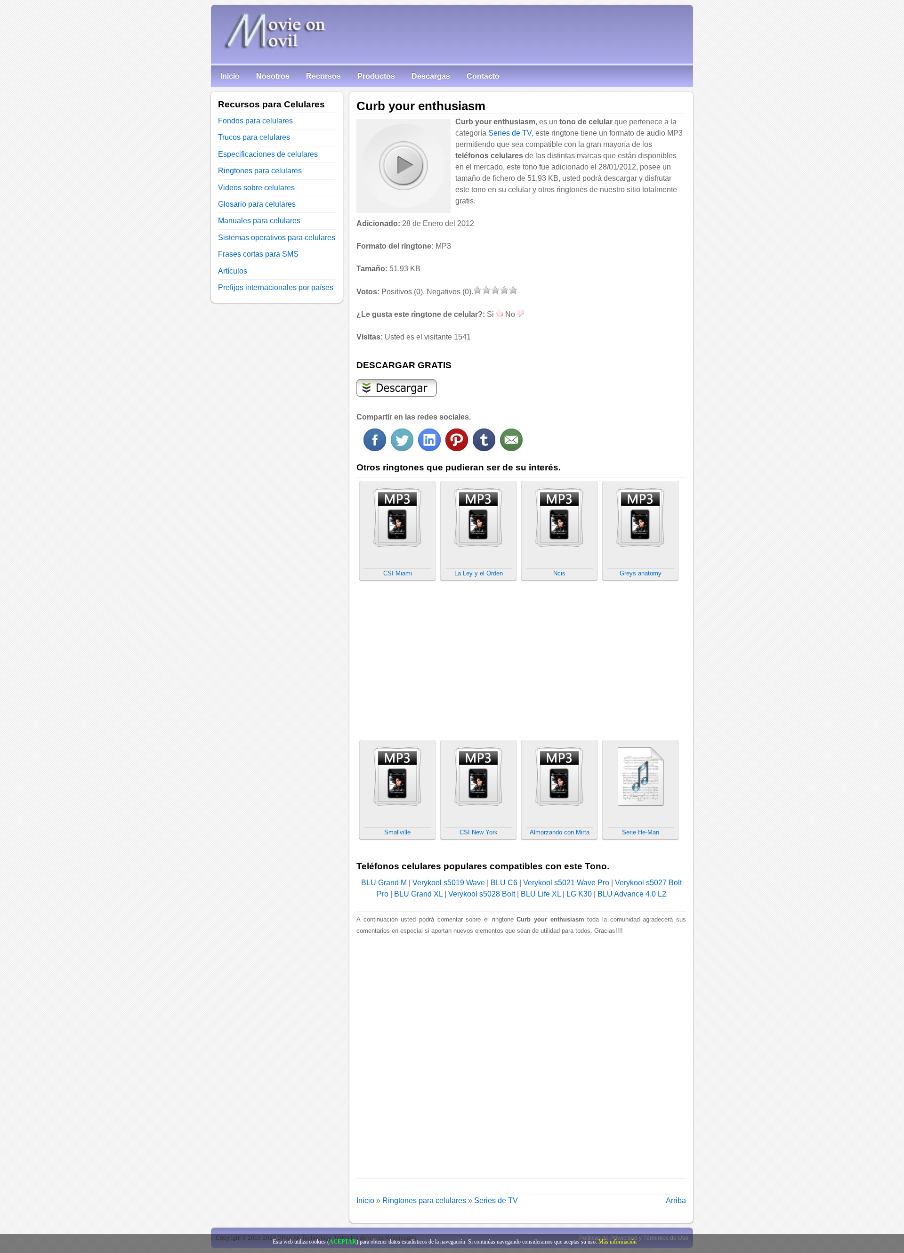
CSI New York (479, 832)
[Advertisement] (607, 289)
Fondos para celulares (255, 121)
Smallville (397, 832)
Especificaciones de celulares (268, 154)
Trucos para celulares (254, 137)
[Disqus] (521, 1054)
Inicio (230, 76)
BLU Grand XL (418, 894)
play (403, 165)
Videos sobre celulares (256, 188)
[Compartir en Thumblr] (484, 449)
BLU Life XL (541, 894)
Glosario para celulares (257, 204)
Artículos (232, 271)
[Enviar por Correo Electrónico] (511, 449)
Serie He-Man (640, 832)
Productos (376, 76)
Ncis (559, 573)
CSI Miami (397, 573)
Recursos (323, 76)
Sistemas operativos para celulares (276, 238)
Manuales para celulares (259, 221)
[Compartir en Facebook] (374, 449)
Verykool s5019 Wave (448, 883)
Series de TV (510, 133)
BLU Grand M (384, 883)
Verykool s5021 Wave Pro (566, 883)
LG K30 (579, 894)
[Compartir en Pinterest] (456, 449)
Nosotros (273, 76)
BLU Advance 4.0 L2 (631, 894)
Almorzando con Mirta (559, 832)
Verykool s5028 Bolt (481, 894)
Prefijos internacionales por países (275, 287)
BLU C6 (504, 883)
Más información (617, 1241)
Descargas (431, 76)
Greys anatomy (641, 573)
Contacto (483, 76)
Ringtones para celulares (424, 1200)
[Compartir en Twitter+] (402, 449)
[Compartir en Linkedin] (429, 449)
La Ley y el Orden (478, 573)
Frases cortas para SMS (258, 254)
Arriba (676, 1200)
